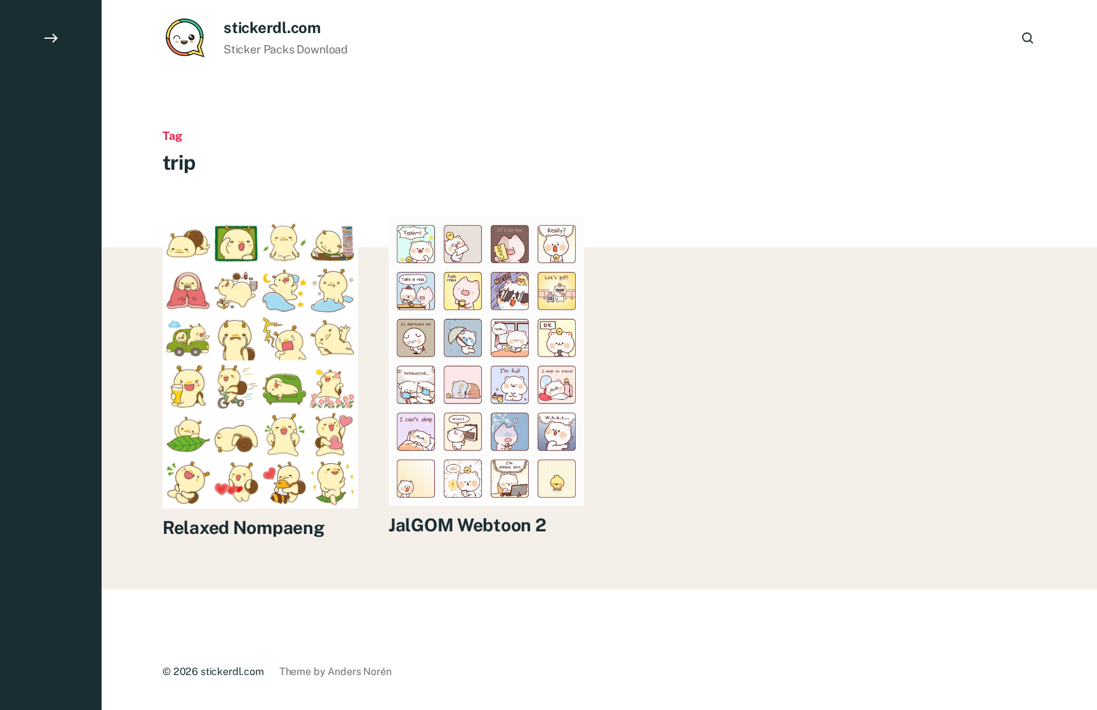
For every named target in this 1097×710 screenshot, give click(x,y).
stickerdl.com (272, 27)
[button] (51, 355)
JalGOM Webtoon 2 (468, 524)
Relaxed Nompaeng (244, 527)
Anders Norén (359, 672)
